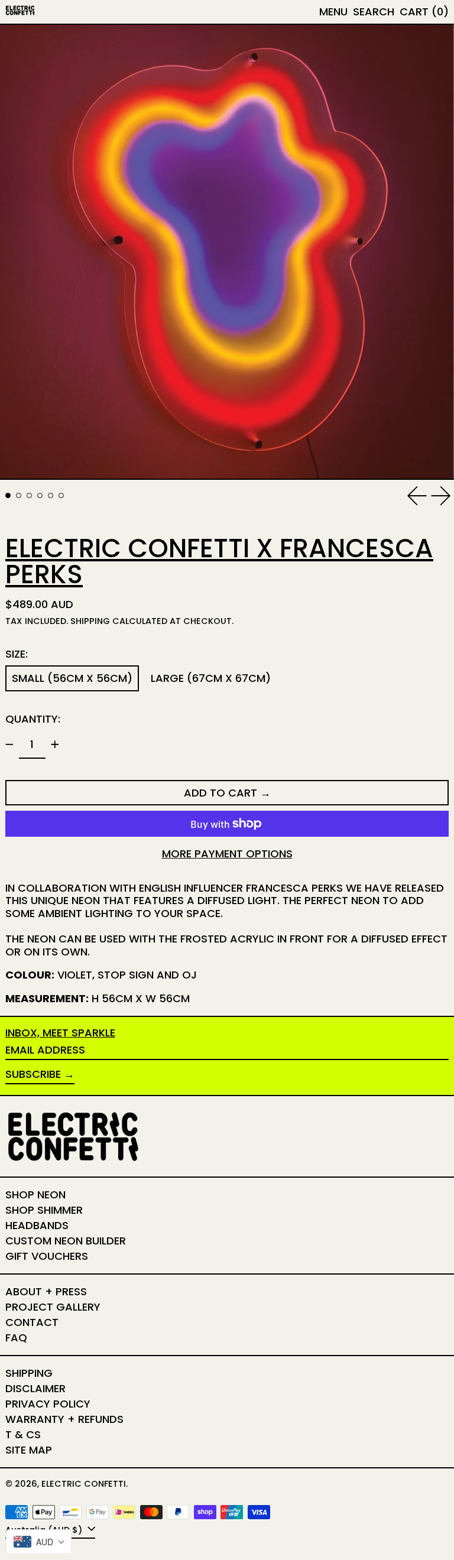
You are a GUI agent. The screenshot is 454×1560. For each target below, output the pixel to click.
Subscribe (33, 1074)
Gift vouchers (46, 1256)
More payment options (227, 853)
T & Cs (23, 1434)
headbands (37, 1225)
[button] (373, 12)
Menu (333, 11)
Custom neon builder (65, 1240)
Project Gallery (52, 1306)
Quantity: (32, 718)
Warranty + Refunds (64, 1419)
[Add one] (55, 744)
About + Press (46, 1291)
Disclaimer (35, 1388)
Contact (32, 1322)
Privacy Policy (47, 1403)
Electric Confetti (83, 1484)
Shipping (90, 621)
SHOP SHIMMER (44, 1209)
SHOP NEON (35, 1194)
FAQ (16, 1337)
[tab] (8, 495)
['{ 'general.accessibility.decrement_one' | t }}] (9, 744)
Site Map (28, 1449)
